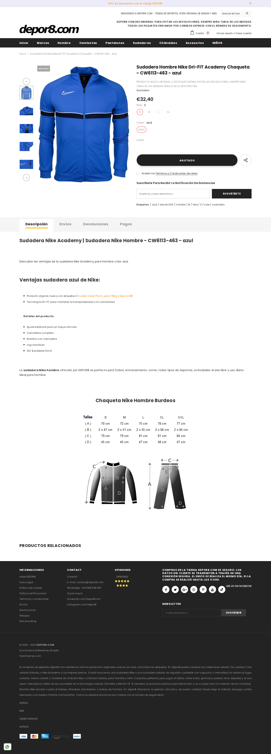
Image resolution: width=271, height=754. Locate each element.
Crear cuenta (243, 33)
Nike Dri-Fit (124, 683)
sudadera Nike (125, 672)
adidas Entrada (29, 672)
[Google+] (184, 589)
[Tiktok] (221, 589)
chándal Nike (75, 678)
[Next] (26, 177)
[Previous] (26, 81)
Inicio (22, 53)
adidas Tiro (227, 667)
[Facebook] (165, 589)
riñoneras (74, 689)
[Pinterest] (203, 589)
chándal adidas (96, 678)
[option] (84, 125)
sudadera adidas (154, 672)
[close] (250, 4)
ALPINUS (24, 726)
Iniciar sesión (225, 33)
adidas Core (243, 667)
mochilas (245, 683)
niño (130, 678)
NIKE (21, 710)
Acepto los (148, 173)
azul (141, 129)
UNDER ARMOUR (28, 718)
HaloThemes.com (30, 656)
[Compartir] (246, 160)
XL (168, 112)
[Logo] (49, 30)
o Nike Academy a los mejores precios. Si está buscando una (78, 672)
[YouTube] (212, 589)
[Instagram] (193, 589)
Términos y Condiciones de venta (176, 173)
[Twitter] (175, 589)
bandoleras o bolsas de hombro (101, 689)
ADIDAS (23, 703)
